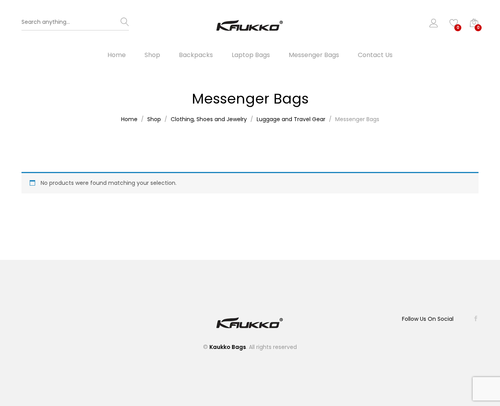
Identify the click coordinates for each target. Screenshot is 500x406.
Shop (152, 55)
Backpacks (196, 55)
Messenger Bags (314, 55)
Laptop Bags (251, 55)
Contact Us (375, 55)
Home (116, 55)
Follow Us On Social (428, 319)
